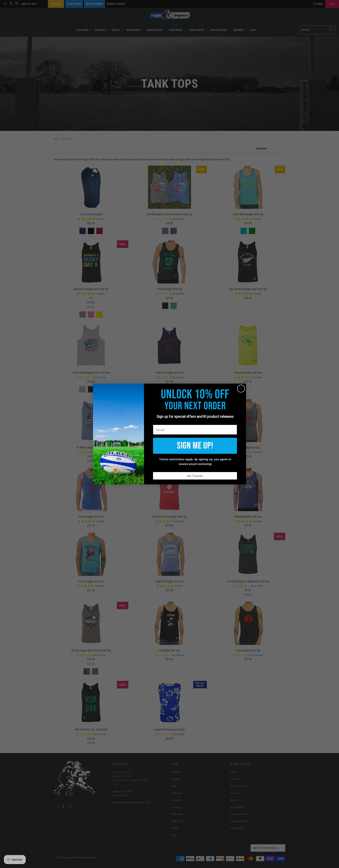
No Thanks (195, 475)
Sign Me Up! (195, 445)
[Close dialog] (241, 388)
